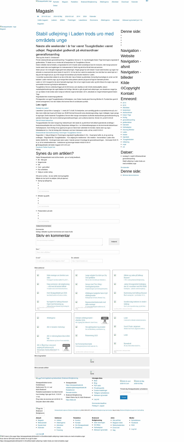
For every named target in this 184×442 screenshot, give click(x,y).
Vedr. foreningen (99, 422)
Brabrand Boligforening (89, 2)
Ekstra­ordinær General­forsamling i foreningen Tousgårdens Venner (58, 133)
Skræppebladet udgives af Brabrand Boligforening (68, 410)
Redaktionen (70, 390)
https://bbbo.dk (71, 400)
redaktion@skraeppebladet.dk (76, 387)
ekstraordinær (127, 112)
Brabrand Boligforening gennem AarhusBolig (132, 410)
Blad (95, 380)
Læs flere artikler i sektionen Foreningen (85, 352)
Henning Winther (128, 130)
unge (124, 144)
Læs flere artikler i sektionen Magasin (84, 307)
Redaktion (74, 2)
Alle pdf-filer (117, 420)
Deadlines (78, 427)
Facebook (39, 147)
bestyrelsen (127, 110)
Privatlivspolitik (99, 388)
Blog (95, 383)
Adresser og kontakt (100, 395)
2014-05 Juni (46, 16)
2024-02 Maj (58, 16)
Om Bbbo (97, 425)
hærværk (126, 125)
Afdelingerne (104, 2)
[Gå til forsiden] (8, 26)
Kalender (135, 2)
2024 (85, 16)
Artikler (59, 420)
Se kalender (125, 167)
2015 (124, 105)
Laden (125, 132)
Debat (55, 5)
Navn (38, 249)
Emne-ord (116, 427)
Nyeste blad (42, 425)
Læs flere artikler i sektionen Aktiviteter (123, 309)
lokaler (125, 134)
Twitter (45, 147)
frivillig (125, 117)
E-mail (38, 258)
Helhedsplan (127, 127)
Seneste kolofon (71, 392)
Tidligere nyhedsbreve (101, 393)
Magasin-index (118, 423)
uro (124, 147)
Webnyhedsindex (118, 425)
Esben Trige (127, 115)
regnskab (126, 137)
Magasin (65, 2)
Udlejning (126, 142)
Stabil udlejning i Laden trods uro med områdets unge (75, 36)
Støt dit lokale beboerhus (44, 120)
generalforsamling (129, 120)
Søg (114, 430)
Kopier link (51, 147)
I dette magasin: (42, 20)
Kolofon (77, 420)
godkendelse (127, 122)
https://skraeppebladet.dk (74, 385)
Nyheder (56, 2)
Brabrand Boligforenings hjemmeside (102, 410)
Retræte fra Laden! (42, 108)
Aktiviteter (115, 2)
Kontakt (77, 423)
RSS (133, 425)
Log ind (96, 399)
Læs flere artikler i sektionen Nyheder (45, 307)
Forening (60, 430)
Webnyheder (42, 423)
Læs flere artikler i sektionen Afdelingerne (46, 350)
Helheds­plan (98, 427)
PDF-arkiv (97, 385)
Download (125, 2)
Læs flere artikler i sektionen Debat (122, 350)
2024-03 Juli (69, 16)
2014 (78, 16)
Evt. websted (75, 258)
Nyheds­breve (135, 420)
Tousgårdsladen (128, 139)
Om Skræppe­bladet (81, 425)
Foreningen (83, 314)
